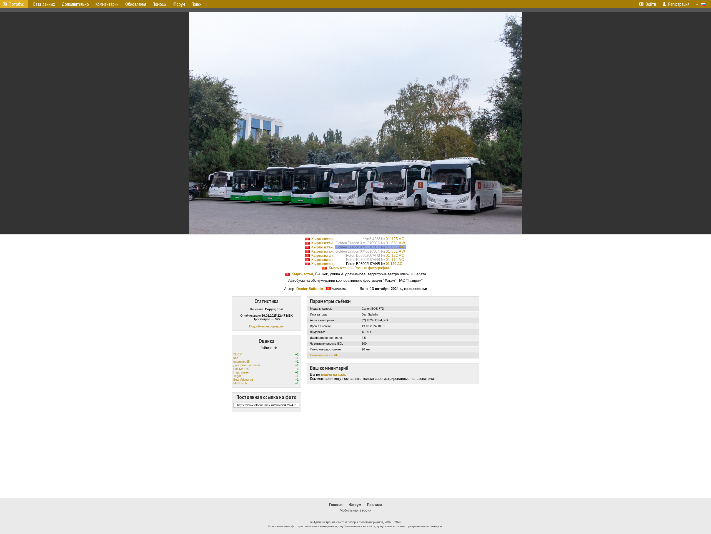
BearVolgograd (243, 379)
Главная (336, 505)
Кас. (236, 358)
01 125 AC (395, 239)
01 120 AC (394, 264)
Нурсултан (241, 372)
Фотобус (16, 4)
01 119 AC (395, 260)
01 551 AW (395, 243)
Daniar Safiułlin (309, 289)
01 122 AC (395, 255)
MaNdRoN (240, 383)
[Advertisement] (355, 455)
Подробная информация (266, 326)
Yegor (237, 376)
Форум (355, 505)
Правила (374, 505)
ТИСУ (237, 354)
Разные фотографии (371, 268)
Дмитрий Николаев (246, 365)
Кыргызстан (322, 239)
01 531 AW (395, 251)
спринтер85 (241, 361)
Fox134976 (241, 368)
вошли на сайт (333, 374)
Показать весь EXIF (324, 355)
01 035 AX (395, 247)
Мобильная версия (355, 510)
